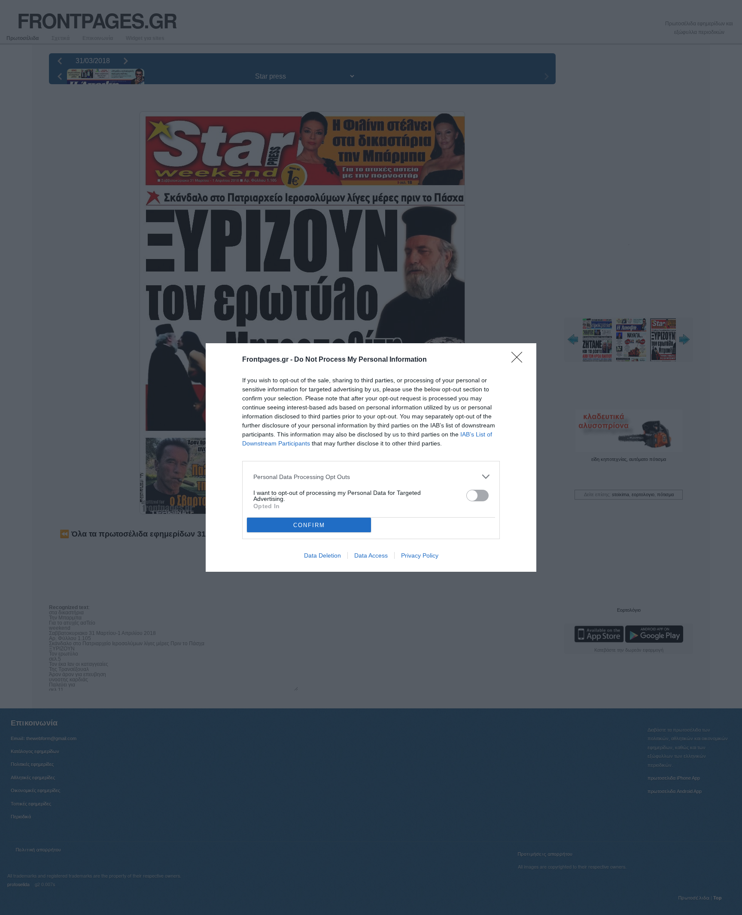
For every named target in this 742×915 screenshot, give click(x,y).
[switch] (477, 495)
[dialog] (371, 457)
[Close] (519, 360)
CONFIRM (309, 525)
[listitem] (371, 476)
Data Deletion (322, 555)
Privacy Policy (419, 555)
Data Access (371, 555)
